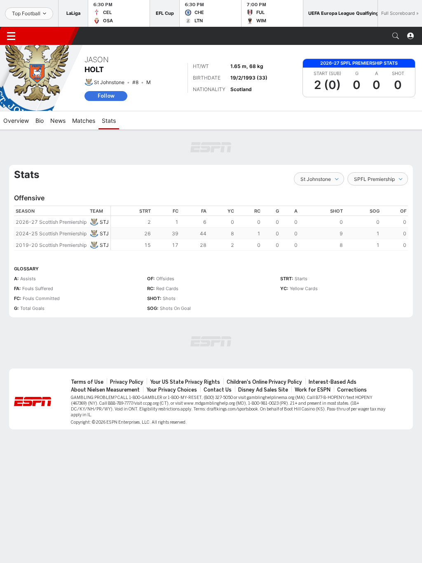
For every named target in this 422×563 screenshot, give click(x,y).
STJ (104, 222)
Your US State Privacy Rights (185, 382)
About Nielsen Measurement (105, 390)
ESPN (49, 36)
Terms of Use (87, 382)
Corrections (352, 390)
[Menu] (11, 36)
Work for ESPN (313, 390)
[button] (395, 36)
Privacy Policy (126, 382)
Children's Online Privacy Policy (264, 382)
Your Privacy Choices (171, 390)
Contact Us (218, 390)
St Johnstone (109, 82)
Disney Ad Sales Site (263, 390)
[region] (259, 228)
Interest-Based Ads (332, 382)
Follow (106, 96)
